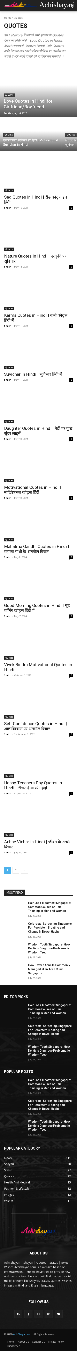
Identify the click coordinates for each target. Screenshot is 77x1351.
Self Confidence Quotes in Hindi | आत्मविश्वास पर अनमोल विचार (35, 726)
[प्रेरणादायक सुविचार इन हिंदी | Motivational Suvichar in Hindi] (31, 134)
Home (7, 17)
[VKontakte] (59, 1314)
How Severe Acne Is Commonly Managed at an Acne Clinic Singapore (49, 969)
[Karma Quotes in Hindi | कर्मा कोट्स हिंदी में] (38, 293)
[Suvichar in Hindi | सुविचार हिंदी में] (38, 352)
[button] (71, 5)
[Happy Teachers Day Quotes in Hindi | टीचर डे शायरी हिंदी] (38, 760)
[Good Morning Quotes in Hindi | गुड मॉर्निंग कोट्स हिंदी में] (38, 583)
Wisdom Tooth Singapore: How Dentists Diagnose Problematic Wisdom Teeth (49, 948)
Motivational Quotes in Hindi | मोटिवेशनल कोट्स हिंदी (32, 490)
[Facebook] (28, 1314)
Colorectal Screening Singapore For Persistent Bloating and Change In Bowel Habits (50, 927)
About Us (23, 1341)
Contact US (38, 1341)
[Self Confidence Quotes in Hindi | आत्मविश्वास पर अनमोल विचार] (38, 701)
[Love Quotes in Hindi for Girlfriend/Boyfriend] (38, 90)
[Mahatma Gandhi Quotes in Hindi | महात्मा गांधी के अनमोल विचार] (38, 524)
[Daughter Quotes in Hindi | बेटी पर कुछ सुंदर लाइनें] (38, 406)
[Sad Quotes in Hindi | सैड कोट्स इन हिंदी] (38, 175)
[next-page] (24, 870)
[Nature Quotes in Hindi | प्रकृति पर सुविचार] (38, 234)
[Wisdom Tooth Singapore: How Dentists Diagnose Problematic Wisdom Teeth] (14, 950)
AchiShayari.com (22, 1334)
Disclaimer (13, 1346)
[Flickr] (38, 1314)
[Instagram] (49, 1314)
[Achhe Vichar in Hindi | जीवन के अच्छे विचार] (38, 820)
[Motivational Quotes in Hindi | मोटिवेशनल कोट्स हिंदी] (38, 465)
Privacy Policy (56, 1341)
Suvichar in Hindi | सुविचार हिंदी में (33, 374)
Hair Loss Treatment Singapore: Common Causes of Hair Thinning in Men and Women (49, 906)
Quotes (9, 95)
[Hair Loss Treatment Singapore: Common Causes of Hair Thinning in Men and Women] (14, 908)
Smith (7, 207)
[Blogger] (18, 1314)
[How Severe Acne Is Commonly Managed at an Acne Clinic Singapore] (14, 970)
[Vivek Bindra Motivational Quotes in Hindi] (38, 642)
